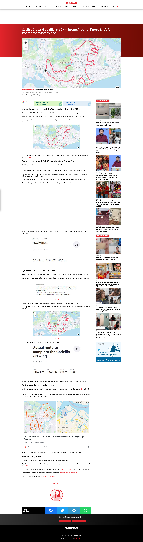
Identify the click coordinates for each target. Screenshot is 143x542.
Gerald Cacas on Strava (48, 476)
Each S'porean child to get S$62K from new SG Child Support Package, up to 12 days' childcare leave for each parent (108, 149)
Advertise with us (79, 521)
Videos (112, 6)
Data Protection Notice (79, 533)
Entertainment (85, 6)
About (52, 533)
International (49, 6)
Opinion (66, 6)
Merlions (24, 391)
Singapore (38, 6)
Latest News (29, 6)
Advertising (42, 533)
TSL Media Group (78, 539)
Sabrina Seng (28, 95)
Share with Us (65, 521)
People (58, 6)
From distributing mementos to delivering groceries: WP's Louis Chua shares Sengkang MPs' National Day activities (108, 203)
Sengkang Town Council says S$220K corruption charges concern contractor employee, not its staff (108, 124)
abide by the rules (67, 469)
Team (103, 533)
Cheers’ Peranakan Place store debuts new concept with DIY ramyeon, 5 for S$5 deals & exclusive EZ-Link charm (108, 284)
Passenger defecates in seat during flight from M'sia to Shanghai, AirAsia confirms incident (107, 229)
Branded (94, 6)
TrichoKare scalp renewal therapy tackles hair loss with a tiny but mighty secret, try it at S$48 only (108, 309)
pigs (82, 389)
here (27, 466)
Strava (29, 157)
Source (57, 152)
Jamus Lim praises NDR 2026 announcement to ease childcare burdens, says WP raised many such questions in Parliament (107, 176)
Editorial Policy (63, 533)
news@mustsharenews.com (68, 473)
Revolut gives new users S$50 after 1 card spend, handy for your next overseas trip (107, 259)
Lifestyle (74, 6)
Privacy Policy (94, 533)
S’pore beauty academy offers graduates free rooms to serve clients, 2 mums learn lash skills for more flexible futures (108, 335)
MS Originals (103, 6)
